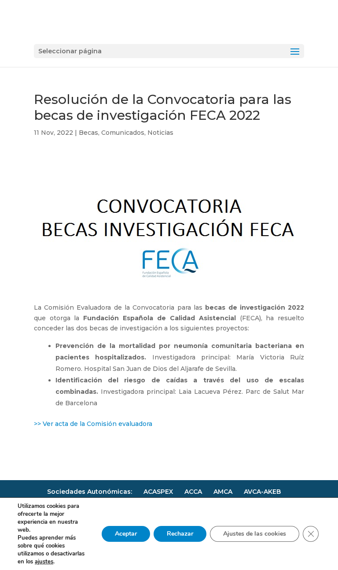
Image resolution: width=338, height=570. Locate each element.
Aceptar (126, 533)
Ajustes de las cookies (254, 533)
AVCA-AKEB (262, 492)
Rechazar (180, 533)
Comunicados (122, 133)
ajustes (44, 562)
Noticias (160, 133)
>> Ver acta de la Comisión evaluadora (93, 424)
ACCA (193, 492)
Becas (88, 133)
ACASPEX (158, 492)
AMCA (222, 492)
